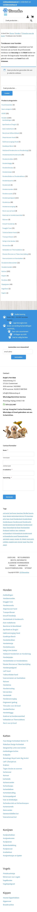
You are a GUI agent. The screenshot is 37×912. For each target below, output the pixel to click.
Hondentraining (9, 688)
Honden (17, 33)
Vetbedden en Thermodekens (12, 250)
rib (20, 539)
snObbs (5, 542)
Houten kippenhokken (11, 898)
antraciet (6, 513)
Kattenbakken (8, 789)
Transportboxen (8, 237)
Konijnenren (7, 842)
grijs (4, 519)
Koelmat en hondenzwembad (12, 215)
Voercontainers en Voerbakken (12, 258)
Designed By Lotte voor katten (14, 748)
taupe (25, 542)
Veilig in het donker (8, 241)
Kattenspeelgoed (9, 796)
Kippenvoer (7, 901)
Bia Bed (25, 513)
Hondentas (6, 202)
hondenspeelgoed (9, 525)
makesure (22, 530)
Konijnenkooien (8, 838)
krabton (12, 530)
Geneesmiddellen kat (11, 813)
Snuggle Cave (6, 228)
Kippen (3, 276)
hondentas (19, 525)
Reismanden (7, 810)
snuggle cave (12, 542)
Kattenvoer (7, 772)
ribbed (24, 539)
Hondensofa (27, 522)
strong (20, 542)
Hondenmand (17, 522)
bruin (5, 516)
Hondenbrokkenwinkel (9, 263)
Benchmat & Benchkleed (10, 133)
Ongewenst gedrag (10, 702)
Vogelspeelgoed (9, 884)
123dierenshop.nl (10, 5)
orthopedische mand (10, 536)
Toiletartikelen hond (9, 232)
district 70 (22, 516)
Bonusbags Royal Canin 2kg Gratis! (16, 758)
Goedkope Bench (8, 146)
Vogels (3, 293)
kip (15, 528)
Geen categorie (6, 109)
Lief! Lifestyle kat (9, 761)
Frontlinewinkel (6, 105)
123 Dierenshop (24, 572)
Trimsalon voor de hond (12, 706)
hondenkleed (27, 519)
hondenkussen (8, 522)
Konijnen (4, 280)
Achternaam (7, 466)
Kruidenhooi (7, 852)
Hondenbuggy (7, 163)
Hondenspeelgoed (8, 198)
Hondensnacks (7, 194)
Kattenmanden (8, 782)
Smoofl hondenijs (8, 224)
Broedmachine (8, 905)
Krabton (6, 765)
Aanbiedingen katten (10, 751)
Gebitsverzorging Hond (10, 142)
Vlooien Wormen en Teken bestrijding (15, 254)
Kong (18, 528)
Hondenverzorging (8, 207)
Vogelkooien (7, 880)
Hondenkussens (7, 181)
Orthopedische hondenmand (22, 533)
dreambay (29, 516)
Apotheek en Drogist (9, 124)
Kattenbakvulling (9, 793)
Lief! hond (7, 671)
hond (11, 519)
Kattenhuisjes (8, 786)
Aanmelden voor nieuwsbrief (18, 347)
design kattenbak (13, 516)
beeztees (20, 513)
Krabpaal (6, 530)
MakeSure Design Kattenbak (13, 744)
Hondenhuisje (7, 172)
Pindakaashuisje (9, 873)
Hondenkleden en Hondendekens (13, 176)
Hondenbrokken (7, 159)
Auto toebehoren (8, 129)
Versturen (9, 497)
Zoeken (31, 20)
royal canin (30, 539)
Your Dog (30, 542)
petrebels (6, 539)
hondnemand (27, 525)
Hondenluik (6, 185)
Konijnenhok (25, 528)
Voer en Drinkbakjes (10, 800)
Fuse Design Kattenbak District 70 (15, 741)
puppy (12, 539)
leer (16, 530)
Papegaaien (5, 284)
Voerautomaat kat (10, 817)
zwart (5, 545)
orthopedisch (7, 533)
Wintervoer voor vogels (11, 877)
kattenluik (6, 779)
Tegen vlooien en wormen (12, 768)
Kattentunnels (8, 806)
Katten (3, 271)
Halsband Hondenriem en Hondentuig (15, 150)
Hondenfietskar (7, 168)
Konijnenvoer (8, 849)
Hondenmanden (7, 189)
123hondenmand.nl (10, 2)
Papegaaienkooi (22, 536)
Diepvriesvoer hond (8, 137)
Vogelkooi (4, 289)
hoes (8, 519)
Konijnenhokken (9, 835)
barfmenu (13, 513)
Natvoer (5, 219)
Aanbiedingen (7, 120)
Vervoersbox (6, 245)
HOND (3, 113)
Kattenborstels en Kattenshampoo (16, 803)
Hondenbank (18, 519)
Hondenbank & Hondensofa (11, 155)
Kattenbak (10, 528)
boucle (31, 513)
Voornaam (6, 458)
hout (4, 528)
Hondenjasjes (8, 657)
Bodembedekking (9, 845)
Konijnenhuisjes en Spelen (12, 855)
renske (17, 539)
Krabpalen (6, 755)
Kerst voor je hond (8, 211)
